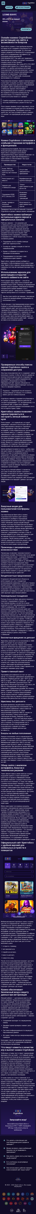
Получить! (14, 29)
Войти (9, 7)
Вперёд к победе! (18, 1126)
